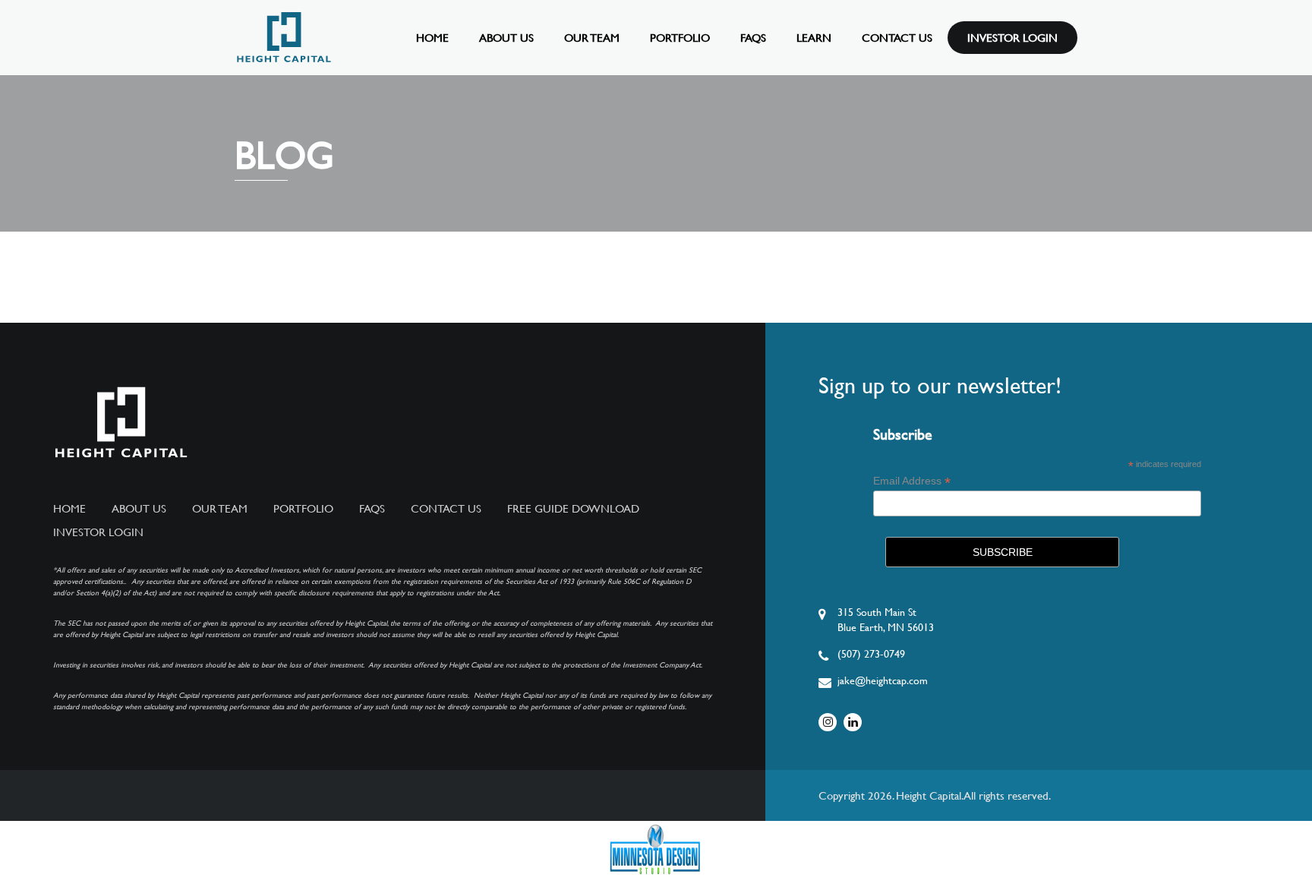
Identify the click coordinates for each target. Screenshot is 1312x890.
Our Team (592, 37)
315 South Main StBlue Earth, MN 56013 (885, 619)
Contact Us (897, 37)
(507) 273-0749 (871, 654)
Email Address (912, 481)
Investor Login (1012, 37)
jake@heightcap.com (882, 680)
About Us (506, 37)
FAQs (753, 37)
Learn (813, 37)
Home (432, 37)
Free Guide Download (573, 509)
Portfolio (680, 37)
